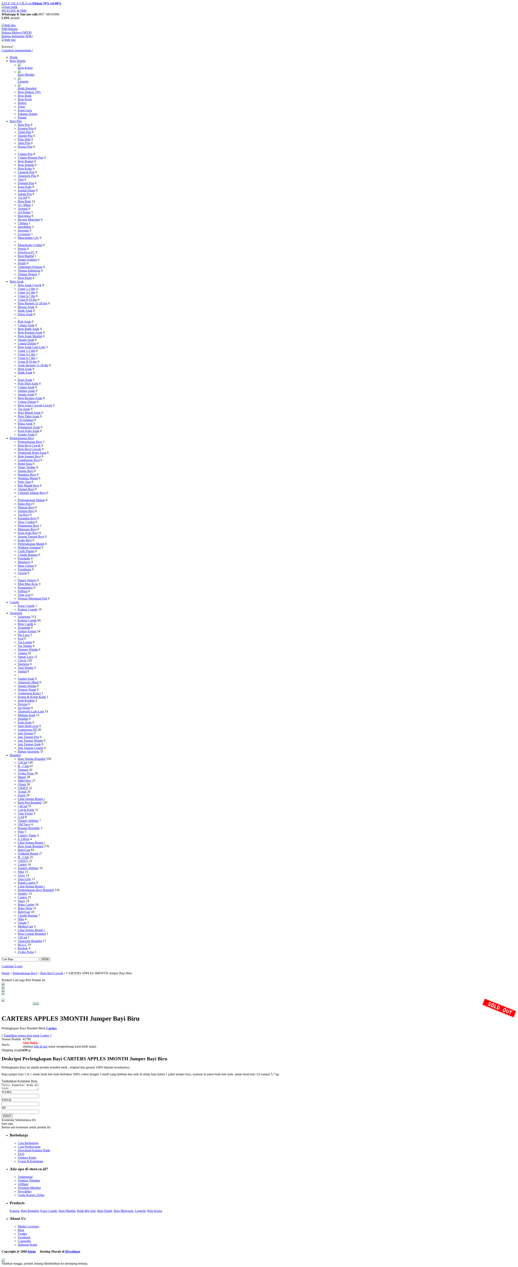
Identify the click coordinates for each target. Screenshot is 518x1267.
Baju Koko (25, 168)
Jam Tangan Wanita (30, 740)
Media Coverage (28, 1226)
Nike (21, 871)
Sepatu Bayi (25, 471)
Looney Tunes (27, 835)
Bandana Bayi (27, 474)
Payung (23, 704)
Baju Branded (30, 1211)
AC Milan (24, 205)
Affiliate (23, 1184)
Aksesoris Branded (30, 941)
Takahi (22, 922)
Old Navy (24, 824)
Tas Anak (24, 409)
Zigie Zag (24, 595)
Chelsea (23, 223)
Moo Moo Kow (28, 584)
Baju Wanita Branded (31, 759)
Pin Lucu (24, 635)
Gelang (22, 653)
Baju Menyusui (123, 1211)
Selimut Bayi (26, 511)
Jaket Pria (24, 143)
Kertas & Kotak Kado (32, 697)
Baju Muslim (26, 74)
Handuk (23, 718)
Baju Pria (16, 121)
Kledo (32, 1251)
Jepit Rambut (26, 700)
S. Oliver (23, 839)
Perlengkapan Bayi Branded (36, 890)
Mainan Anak (26, 715)
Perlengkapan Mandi (31, 544)
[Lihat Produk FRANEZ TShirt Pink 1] (3, 984)
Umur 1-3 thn (26, 288)
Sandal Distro (26, 190)
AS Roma (24, 212)
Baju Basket (25, 161)
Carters (22, 864)
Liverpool (24, 234)
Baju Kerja (25, 99)
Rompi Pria (25, 146)
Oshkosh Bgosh (28, 853)
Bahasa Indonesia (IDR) (17, 36)
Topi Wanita (25, 667)
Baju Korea (25, 67)
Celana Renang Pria (30, 157)
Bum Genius (26, 565)
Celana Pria (25, 154)
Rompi (22, 117)
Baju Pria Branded (29, 802)
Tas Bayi (23, 514)
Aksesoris (16, 613)
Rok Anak (24, 321)
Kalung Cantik (27, 620)
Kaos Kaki (25, 186)
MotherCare (25, 926)
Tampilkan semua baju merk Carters (26, 1035)
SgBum (23, 591)
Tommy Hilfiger (28, 820)
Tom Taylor (25, 813)
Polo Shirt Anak (28, 383)
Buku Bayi (25, 503)
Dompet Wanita (28, 649)
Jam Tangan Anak (29, 744)
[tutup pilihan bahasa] (9, 39)
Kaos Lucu (25, 110)
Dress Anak (25, 314)
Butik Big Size (86, 1211)
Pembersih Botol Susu (32, 452)
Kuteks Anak (26, 434)
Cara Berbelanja (28, 1143)
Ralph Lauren (26, 882)
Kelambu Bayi (27, 518)
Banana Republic (29, 828)
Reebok (23, 948)
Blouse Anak (26, 307)
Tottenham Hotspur (30, 267)
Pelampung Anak (29, 427)
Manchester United (30, 245)
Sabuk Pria (25, 194)
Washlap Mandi (28, 478)
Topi (21, 179)
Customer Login (12, 966)
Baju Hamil (104, 1211)
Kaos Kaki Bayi (28, 533)
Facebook (24, 1237)
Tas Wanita (25, 646)
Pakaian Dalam (27, 114)
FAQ (21, 1154)
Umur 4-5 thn (26, 292)
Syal (20, 638)
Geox (21, 875)
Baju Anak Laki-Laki (31, 347)
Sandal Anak (26, 678)
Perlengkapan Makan (31, 500)
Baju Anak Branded (30, 846)
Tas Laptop (25, 642)
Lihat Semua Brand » (31, 799)
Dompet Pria (26, 183)
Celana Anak (26, 325)
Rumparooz (25, 587)
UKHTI (23, 788)
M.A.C (22, 944)
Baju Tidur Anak (28, 416)
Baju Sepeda (26, 165)
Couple (14, 602)
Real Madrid (26, 256)
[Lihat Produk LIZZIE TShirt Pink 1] (3, 994)
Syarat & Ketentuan (30, 1161)
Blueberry (24, 562)
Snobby (23, 893)
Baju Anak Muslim (30, 336)
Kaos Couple (26, 605)
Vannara (23, 769)
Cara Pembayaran (29, 1146)
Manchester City (28, 237)
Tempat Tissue (27, 689)
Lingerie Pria (26, 172)
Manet (22, 777)
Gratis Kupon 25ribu (31, 1195)
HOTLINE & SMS (14, 10)
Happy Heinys (27, 580)
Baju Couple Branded (32, 933)
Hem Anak (25, 369)
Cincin (22, 660)
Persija (22, 248)
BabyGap (24, 850)
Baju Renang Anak (30, 332)
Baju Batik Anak (28, 329)
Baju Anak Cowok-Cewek (35, 405)
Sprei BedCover (28, 726)
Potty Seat (24, 482)
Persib (22, 263)
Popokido (24, 558)
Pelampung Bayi (28, 525)
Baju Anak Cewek (29, 285)
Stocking (23, 664)
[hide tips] (9, 25)
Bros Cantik (25, 624)
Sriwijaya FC (26, 252)
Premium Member (29, 1187)
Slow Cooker (26, 522)
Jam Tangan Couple (30, 748)
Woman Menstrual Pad (32, 598)
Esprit (21, 795)
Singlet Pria (25, 135)
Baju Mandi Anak (29, 412)
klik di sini (40, 1046)
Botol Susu (25, 463)
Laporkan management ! (17, 50)
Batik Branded (27, 88)
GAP (21, 817)
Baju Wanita (17, 61)
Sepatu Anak (26, 339)
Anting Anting (27, 631)
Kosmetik (24, 627)
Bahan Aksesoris (28, 751)
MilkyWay (24, 780)
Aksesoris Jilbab (28, 682)
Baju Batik (25, 95)
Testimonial (25, 1177)
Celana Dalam (27, 343)
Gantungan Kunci (29, 693)
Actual (22, 791)
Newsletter (25, 1191)
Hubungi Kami (27, 1244)
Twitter (22, 1233)
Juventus (23, 230)
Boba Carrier (26, 904)
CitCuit (22, 762)
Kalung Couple (27, 609)
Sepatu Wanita (27, 686)
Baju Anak (17, 281)
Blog (21, 1230)
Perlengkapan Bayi (22, 438)
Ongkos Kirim (27, 1157)
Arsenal (23, 208)
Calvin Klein (26, 810)
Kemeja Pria (26, 128)
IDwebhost (72, 1251)
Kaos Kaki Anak (28, 431)
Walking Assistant (29, 547)
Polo (21, 831)
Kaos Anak (25, 380)
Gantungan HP (27, 729)
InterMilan (24, 227)
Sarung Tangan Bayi (31, 536)
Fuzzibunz (24, 569)
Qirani (22, 784)
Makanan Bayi (27, 529)
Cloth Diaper (26, 551)
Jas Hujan (24, 708)
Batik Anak (25, 310)
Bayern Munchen (29, 219)
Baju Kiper (25, 278)
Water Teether (27, 467)
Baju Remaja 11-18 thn (32, 303)
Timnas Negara (27, 274)
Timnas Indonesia (29, 270)
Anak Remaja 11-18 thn (33, 365)
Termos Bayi (26, 489)
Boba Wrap (25, 908)
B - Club (23, 766)
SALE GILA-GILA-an (31, 3)
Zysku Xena (26, 773)
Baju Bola (24, 201)
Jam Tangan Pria (28, 737)
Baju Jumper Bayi (29, 456)
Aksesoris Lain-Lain (31, 711)
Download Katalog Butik (34, 1150)
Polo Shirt (24, 139)
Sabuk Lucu (25, 656)
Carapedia (24, 1241)
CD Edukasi (26, 420)
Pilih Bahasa (10, 29)
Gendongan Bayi (29, 460)
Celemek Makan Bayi (32, 493)
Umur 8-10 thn (27, 299)
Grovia (22, 573)
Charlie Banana (28, 554)
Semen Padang (27, 259)
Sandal (22, 671)
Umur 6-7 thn (26, 296)
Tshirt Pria (24, 132)
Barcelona (24, 216)
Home (14, 57)
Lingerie (23, 81)
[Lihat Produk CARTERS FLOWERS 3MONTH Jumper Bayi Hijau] (3, 987)
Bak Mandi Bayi (28, 485)
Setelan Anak (26, 391)
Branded (15, 755)
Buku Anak (25, 423)
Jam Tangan (25, 733)
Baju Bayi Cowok (29, 449)
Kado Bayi (25, 540)
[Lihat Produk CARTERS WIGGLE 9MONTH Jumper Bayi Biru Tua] (3, 990)
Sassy (21, 901)
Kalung (14, 1211)
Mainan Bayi (26, 507)
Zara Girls (24, 879)
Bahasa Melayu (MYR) (17, 32)
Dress (21, 106)
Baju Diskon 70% (29, 92)
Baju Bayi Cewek (29, 445)
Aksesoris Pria (27, 176)
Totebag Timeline (29, 1180)
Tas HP (22, 197)
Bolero (22, 103)
